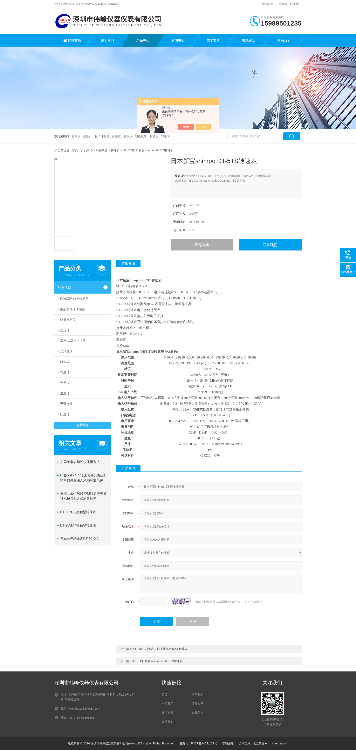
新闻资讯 (197, 703)
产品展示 (167, 703)
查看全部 (82, 425)
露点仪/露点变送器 (73, 340)
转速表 (115, 150)
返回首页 (268, 4)
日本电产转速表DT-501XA (79, 539)
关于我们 (107, 40)
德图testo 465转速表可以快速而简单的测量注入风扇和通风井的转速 (83, 478)
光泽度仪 (66, 351)
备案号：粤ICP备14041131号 (198, 743)
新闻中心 (178, 40)
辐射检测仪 (68, 319)
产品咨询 (202, 245)
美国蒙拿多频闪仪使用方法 (80, 462)
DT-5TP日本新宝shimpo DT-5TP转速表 (157, 661)
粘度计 (64, 372)
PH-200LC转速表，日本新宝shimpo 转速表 (159, 648)
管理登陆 (228, 743)
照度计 (64, 414)
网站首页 (74, 40)
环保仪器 (102, 150)
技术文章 (213, 40)
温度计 (64, 393)
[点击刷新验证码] (181, 601)
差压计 (64, 330)
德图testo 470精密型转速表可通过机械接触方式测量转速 (83, 496)
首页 (75, 150)
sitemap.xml (280, 743)
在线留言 (282, 4)
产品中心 (142, 40)
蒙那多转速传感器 (72, 309)
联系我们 (296, 4)
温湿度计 (66, 404)
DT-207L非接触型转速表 (78, 512)
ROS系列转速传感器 (74, 298)
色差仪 (64, 382)
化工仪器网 (260, 743)
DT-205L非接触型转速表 (78, 525)
